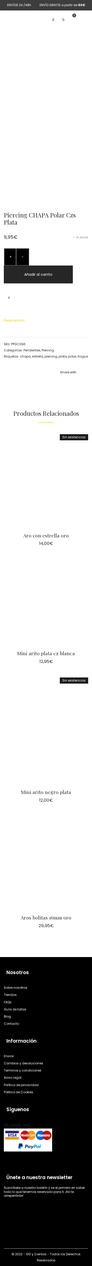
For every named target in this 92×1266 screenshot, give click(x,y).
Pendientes (32, 350)
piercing (50, 356)
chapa (25, 356)
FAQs (8, 1002)
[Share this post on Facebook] (61, 383)
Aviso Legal (12, 1078)
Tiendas (10, 995)
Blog (7, 1016)
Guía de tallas (15, 1009)
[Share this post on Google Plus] (84, 383)
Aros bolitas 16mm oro (46, 917)
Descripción (14, 320)
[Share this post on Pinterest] (76, 383)
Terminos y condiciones (22, 1070)
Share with (68, 372)
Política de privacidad (21, 1085)
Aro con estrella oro (46, 535)
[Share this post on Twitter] (69, 383)
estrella (37, 356)
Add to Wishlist (9, 297)
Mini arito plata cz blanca (46, 653)
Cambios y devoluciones (23, 1063)
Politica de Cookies (18, 1092)
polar (72, 356)
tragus (83, 356)
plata (63, 356)
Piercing (48, 350)
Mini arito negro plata (46, 792)
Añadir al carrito (38, 274)
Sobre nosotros (15, 988)
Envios (9, 1056)
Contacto (11, 1023)
